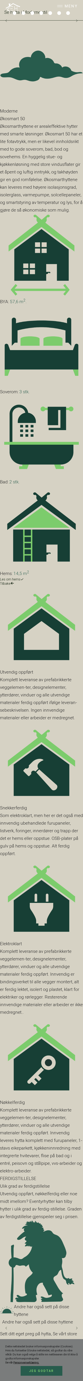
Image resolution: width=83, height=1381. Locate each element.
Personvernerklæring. (26, 1362)
